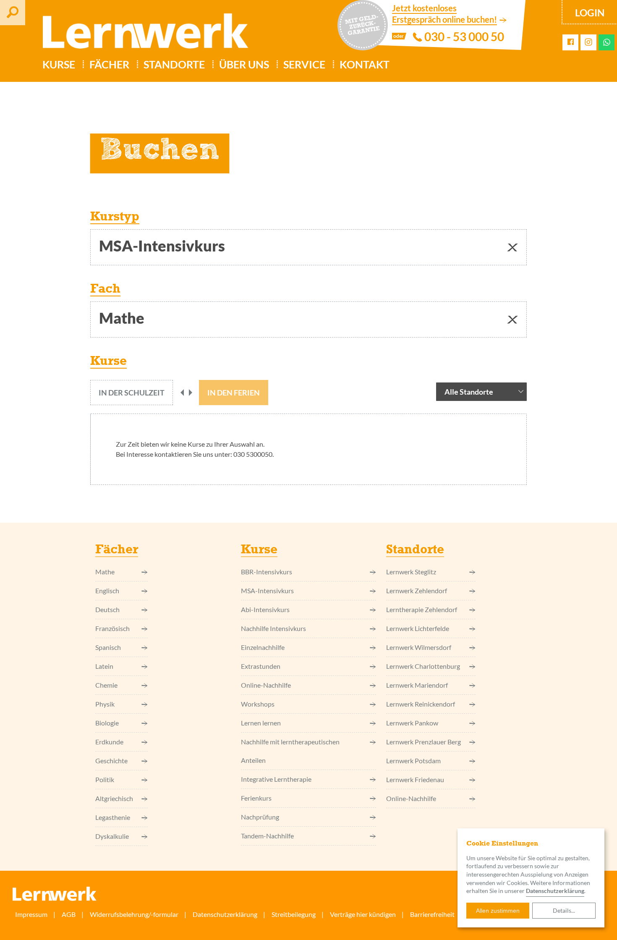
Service (304, 64)
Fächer (109, 64)
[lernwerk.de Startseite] (141, 34)
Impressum (31, 914)
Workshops (258, 704)
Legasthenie (112, 817)
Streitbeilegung (294, 914)
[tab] (131, 392)
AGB (69, 914)
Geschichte (111, 761)
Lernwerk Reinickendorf (420, 704)
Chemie (106, 685)
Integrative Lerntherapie (276, 779)
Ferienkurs (256, 798)
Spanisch (108, 647)
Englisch (107, 590)
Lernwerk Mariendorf (417, 685)
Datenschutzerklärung (555, 890)
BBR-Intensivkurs (266, 572)
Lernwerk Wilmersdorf (418, 647)
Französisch (112, 628)
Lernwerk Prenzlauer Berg (423, 742)
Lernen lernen (261, 723)
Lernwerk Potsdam (413, 761)
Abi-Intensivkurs (265, 609)
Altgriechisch (114, 798)
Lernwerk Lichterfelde (417, 628)
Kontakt (365, 64)
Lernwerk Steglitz (411, 572)
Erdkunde (109, 742)
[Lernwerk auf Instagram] (588, 42)
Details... (564, 910)
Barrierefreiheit (432, 914)
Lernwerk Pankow (412, 723)
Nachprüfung (260, 817)
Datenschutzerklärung (225, 914)
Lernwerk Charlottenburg (423, 666)
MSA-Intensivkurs (267, 590)
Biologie (107, 723)
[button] (512, 247)
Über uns (244, 64)
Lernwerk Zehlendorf (416, 590)
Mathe (105, 572)
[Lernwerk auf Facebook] (571, 42)
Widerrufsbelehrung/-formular (134, 914)
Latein (104, 666)
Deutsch (107, 609)
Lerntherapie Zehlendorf (421, 609)
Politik (104, 779)
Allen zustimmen (498, 910)
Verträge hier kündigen (363, 914)
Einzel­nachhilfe (263, 647)
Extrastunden (260, 666)
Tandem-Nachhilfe (267, 836)
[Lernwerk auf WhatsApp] (606, 42)
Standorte (174, 64)
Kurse (58, 64)
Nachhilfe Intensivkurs (273, 628)
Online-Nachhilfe (266, 685)
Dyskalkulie (112, 836)
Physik (105, 704)
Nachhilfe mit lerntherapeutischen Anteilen (290, 751)
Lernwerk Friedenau (415, 779)
